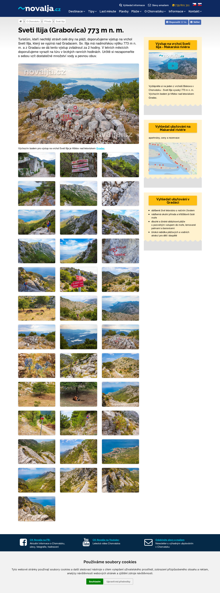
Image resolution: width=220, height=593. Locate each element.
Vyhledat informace (134, 5)
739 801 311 (183, 5)
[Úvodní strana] (20, 21)
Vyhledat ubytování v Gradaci (172, 200)
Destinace (76, 11)
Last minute (108, 11)
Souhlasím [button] (95, 581)
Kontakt (194, 11)
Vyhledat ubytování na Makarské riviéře (173, 128)
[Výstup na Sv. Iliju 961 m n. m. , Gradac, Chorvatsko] (36, 164)
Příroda (47, 21)
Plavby (124, 11)
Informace (176, 11)
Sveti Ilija (60, 21)
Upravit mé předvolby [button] (118, 581)
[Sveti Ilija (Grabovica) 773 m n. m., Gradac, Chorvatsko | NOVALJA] (78, 103)
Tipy (91, 11)
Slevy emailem (160, 5)
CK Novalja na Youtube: (106, 540)
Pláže (135, 11)
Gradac (100, 148)
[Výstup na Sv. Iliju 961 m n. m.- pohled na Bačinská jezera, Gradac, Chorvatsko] (78, 336)
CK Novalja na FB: (40, 540)
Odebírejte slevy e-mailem (169, 540)
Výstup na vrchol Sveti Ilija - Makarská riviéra (173, 45)
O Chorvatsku (153, 11)
